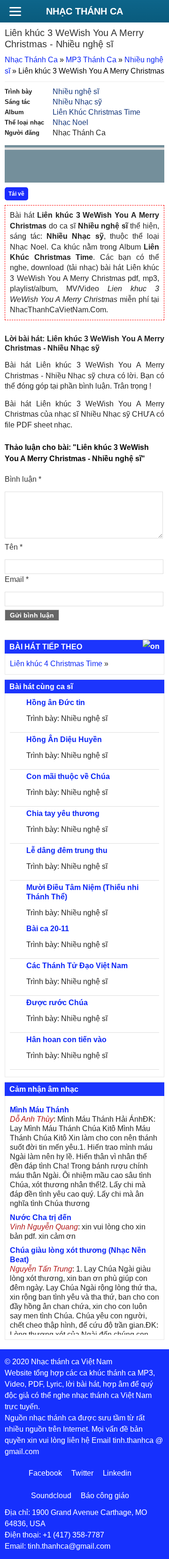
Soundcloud (51, 1496)
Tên (14, 547)
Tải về (16, 194)
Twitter (82, 1473)
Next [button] (65, 168)
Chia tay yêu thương (63, 813)
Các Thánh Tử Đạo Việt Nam (77, 966)
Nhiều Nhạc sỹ (77, 102)
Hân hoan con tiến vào (66, 1040)
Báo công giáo (105, 1496)
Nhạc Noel (70, 122)
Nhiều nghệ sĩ (76, 92)
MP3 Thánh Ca (91, 60)
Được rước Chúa (57, 1003)
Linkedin (117, 1473)
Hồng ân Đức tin (55, 702)
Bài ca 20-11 (47, 929)
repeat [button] (95, 168)
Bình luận (23, 479)
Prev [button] (17, 168)
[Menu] (15, 11)
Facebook (45, 1473)
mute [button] (101, 167)
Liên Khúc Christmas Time (96, 112)
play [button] (41, 166)
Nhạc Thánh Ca (84, 11)
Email (17, 579)
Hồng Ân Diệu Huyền (64, 739)
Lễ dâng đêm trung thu (67, 850)
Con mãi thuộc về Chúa (68, 776)
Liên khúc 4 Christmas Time (56, 664)
